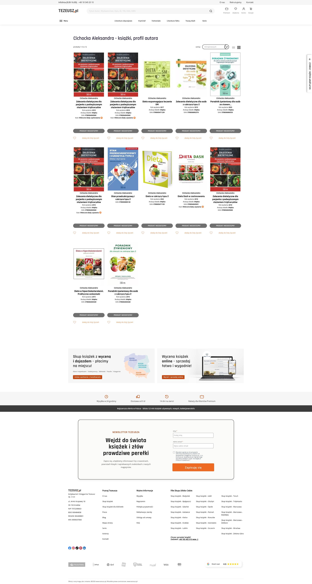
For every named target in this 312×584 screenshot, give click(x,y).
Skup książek (107, 501)
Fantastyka (156, 21)
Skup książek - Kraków (180, 523)
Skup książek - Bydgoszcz (181, 501)
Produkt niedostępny (89, 131)
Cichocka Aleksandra (89, 98)
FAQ (138, 523)
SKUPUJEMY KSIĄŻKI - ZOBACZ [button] (310, 76)
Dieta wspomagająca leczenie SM (157, 103)
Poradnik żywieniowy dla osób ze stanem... (225, 103)
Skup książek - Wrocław (230, 528)
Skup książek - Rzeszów (205, 517)
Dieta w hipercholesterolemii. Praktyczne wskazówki (88, 293)
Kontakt (250, 2)
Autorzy (105, 533)
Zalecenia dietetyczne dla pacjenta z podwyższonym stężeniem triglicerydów (89, 104)
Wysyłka (139, 496)
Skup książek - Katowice (180, 512)
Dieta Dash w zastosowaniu (191, 196)
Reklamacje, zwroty (144, 512)
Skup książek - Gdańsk (180, 507)
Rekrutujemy (235, 2)
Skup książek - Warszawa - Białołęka (232, 513)
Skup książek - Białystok (180, 496)
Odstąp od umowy (143, 517)
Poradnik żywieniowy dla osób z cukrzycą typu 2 (123, 293)
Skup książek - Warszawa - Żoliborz (232, 521)
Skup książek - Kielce (179, 517)
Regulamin (140, 501)
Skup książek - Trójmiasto (231, 501)
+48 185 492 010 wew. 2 (188, 539)
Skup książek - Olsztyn (205, 501)
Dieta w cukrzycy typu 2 (157, 196)
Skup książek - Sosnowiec (206, 523)
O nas (222, 2)
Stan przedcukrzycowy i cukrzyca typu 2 (123, 198)
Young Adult (190, 21)
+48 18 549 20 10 (86, 2)
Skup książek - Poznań (205, 512)
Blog (104, 517)
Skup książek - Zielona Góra (232, 533)
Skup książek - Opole (204, 507)
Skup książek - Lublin (179, 528)
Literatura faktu (173, 21)
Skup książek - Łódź (204, 496)
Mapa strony (107, 523)
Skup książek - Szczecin (205, 528)
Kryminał (142, 21)
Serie (204, 21)
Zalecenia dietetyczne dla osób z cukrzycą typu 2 (191, 103)
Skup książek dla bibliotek (112, 507)
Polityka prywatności (144, 507)
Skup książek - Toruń (229, 496)
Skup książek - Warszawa (231, 507)
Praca (104, 512)
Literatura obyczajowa (123, 21)
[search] (211, 11)
